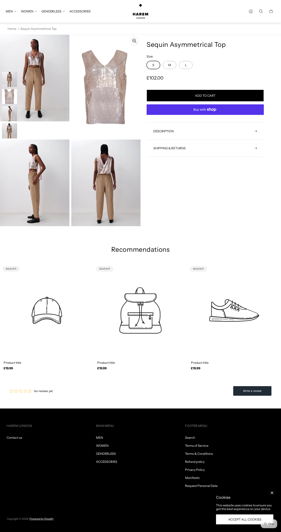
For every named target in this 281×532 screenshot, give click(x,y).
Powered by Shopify (41, 519)
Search (190, 437)
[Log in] (251, 11)
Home (12, 29)
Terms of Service (196, 446)
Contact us (14, 437)
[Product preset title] (47, 310)
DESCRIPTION (163, 131)
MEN (99, 437)
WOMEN (102, 446)
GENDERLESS (106, 454)
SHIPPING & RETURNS (169, 148)
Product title (12, 362)
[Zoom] (134, 41)
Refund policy (195, 462)
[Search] (261, 11)
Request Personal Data (201, 486)
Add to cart (205, 95)
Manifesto (192, 478)
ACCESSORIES (106, 462)
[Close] (272, 493)
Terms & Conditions (199, 454)
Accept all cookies (244, 519)
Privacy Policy (195, 470)
